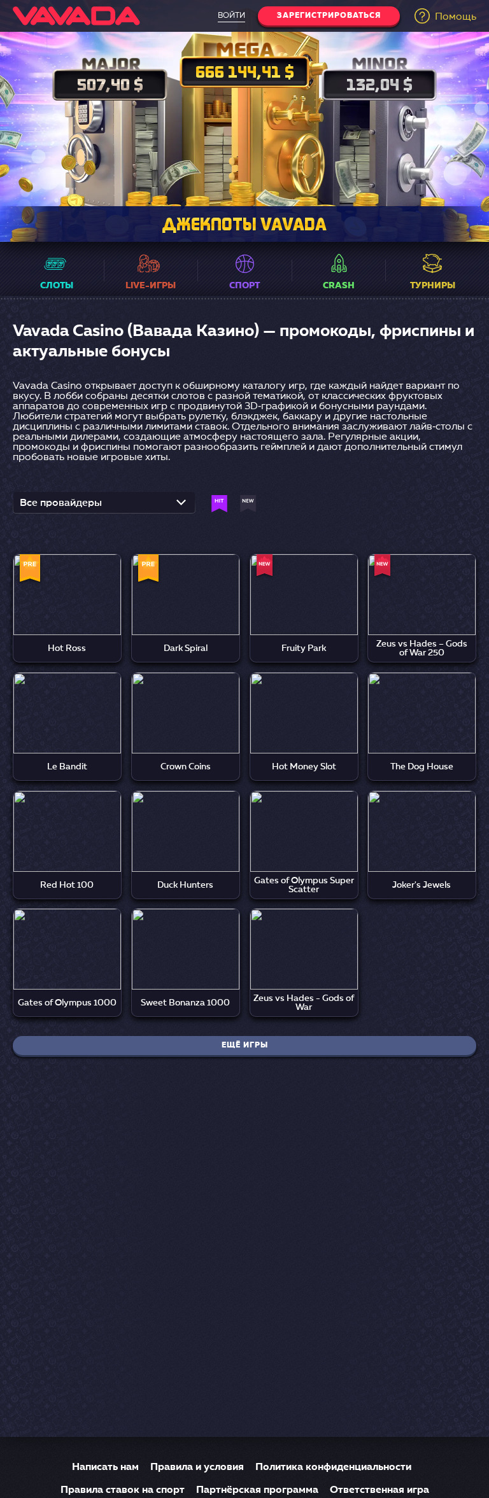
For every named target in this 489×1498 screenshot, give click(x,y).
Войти (231, 16)
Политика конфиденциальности (333, 1467)
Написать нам (105, 1467)
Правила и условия (197, 1467)
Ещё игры (245, 1045)
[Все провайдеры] (104, 506)
